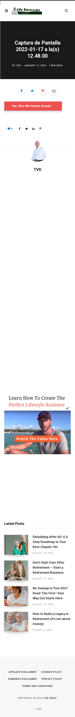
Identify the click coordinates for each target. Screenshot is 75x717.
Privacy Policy (52, 679)
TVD (18, 65)
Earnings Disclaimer (22, 679)
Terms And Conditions (37, 686)
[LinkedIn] (33, 128)
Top (39, 709)
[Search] (66, 10)
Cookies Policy (51, 672)
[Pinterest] (43, 91)
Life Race (50, 698)
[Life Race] (27, 11)
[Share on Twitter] (32, 91)
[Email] (54, 91)
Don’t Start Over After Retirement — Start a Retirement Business (48, 567)
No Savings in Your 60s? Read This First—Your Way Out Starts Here (50, 593)
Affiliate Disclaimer (22, 672)
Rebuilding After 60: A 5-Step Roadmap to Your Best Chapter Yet (51, 542)
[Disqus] (37, 225)
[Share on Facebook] (22, 91)
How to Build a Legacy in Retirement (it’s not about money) (51, 619)
